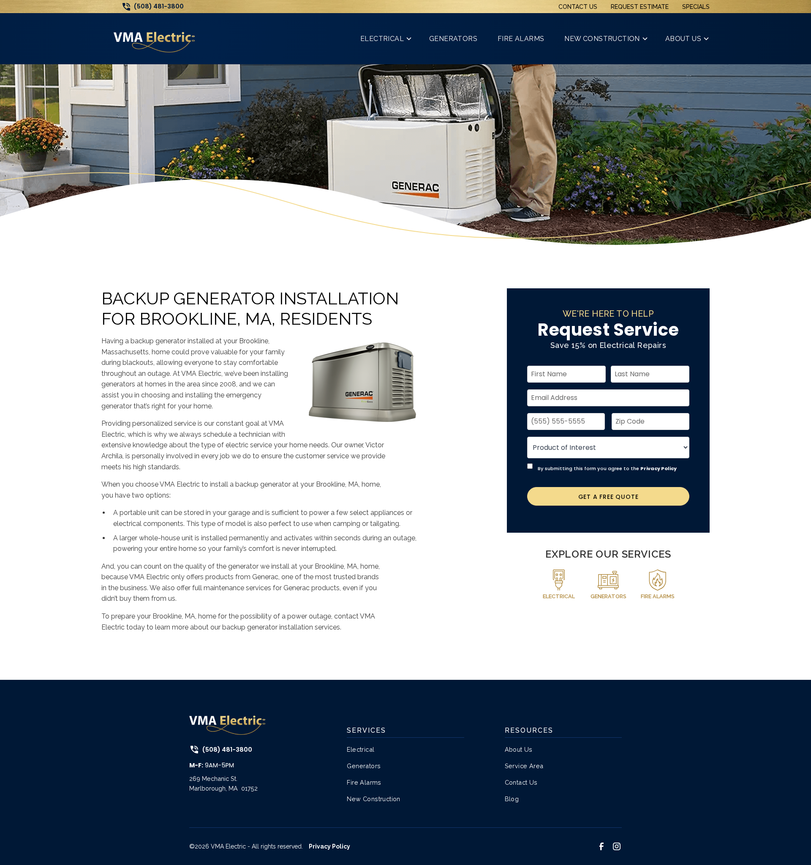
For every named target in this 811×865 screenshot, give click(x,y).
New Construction (373, 798)
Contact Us (577, 6)
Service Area (524, 765)
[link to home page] (154, 39)
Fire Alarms (364, 782)
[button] (384, 39)
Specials (696, 6)
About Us (519, 749)
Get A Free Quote (608, 496)
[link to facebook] (601, 846)
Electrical (360, 749)
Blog (512, 798)
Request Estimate (640, 6)
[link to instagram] (617, 846)
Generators (364, 765)
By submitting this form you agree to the (607, 468)
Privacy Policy (658, 468)
